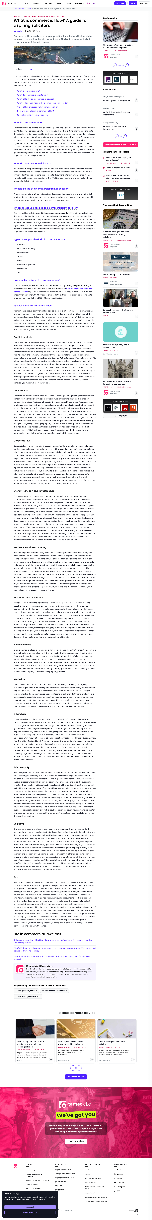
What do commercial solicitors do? (32, 95)
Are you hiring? (90, 1193)
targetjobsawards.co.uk (63, 1170)
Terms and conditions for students (37, 1180)
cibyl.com (58, 1186)
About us (88, 1170)
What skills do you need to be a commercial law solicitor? (43, 103)
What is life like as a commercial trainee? (35, 99)
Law (29, 9)
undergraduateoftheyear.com (65, 1174)
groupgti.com (59, 1190)
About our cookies (32, 1185)
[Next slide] (127, 65)
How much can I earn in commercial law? (35, 111)
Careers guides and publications (96, 1197)
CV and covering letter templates (96, 1201)
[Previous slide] (73, 1068)
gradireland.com (61, 1182)
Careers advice (20, 9)
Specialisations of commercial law (32, 115)
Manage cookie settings (34, 1189)
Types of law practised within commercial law (37, 107)
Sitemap (87, 1174)
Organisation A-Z (90, 1183)
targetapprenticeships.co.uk (64, 1178)
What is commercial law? (28, 91)
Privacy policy (30, 1170)
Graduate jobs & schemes (93, 1178)
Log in (133, 3)
